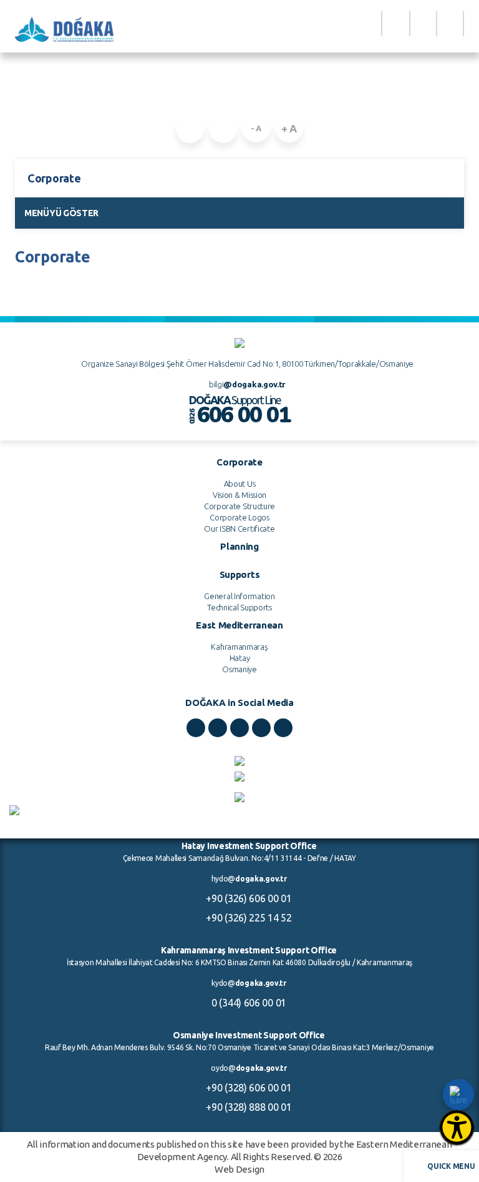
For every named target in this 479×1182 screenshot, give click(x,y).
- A (256, 128)
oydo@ (249, 1068)
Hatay (240, 657)
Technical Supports (239, 607)
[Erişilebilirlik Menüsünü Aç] (457, 1127)
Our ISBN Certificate (239, 528)
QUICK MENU (451, 1166)
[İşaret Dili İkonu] (458, 1094)
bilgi (247, 384)
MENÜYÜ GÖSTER (61, 213)
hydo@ (249, 879)
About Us (240, 483)
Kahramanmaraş (239, 646)
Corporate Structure (239, 506)
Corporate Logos (239, 517)
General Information (239, 596)
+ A (289, 128)
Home (216, 96)
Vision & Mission (239, 494)
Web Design (239, 1169)
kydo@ (248, 983)
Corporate (256, 96)
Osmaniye (239, 669)
